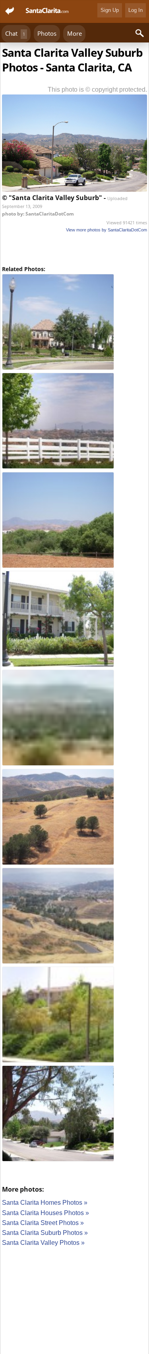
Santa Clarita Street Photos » (43, 1222)
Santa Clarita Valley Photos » (43, 1242)
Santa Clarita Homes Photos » (44, 1202)
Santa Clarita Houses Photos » (45, 1213)
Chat (15, 33)
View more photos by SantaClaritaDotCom (106, 229)
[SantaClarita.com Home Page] (47, 11)
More (74, 33)
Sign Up (110, 10)
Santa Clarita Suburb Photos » (45, 1232)
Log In (135, 10)
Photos (46, 33)
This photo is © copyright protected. (97, 89)
